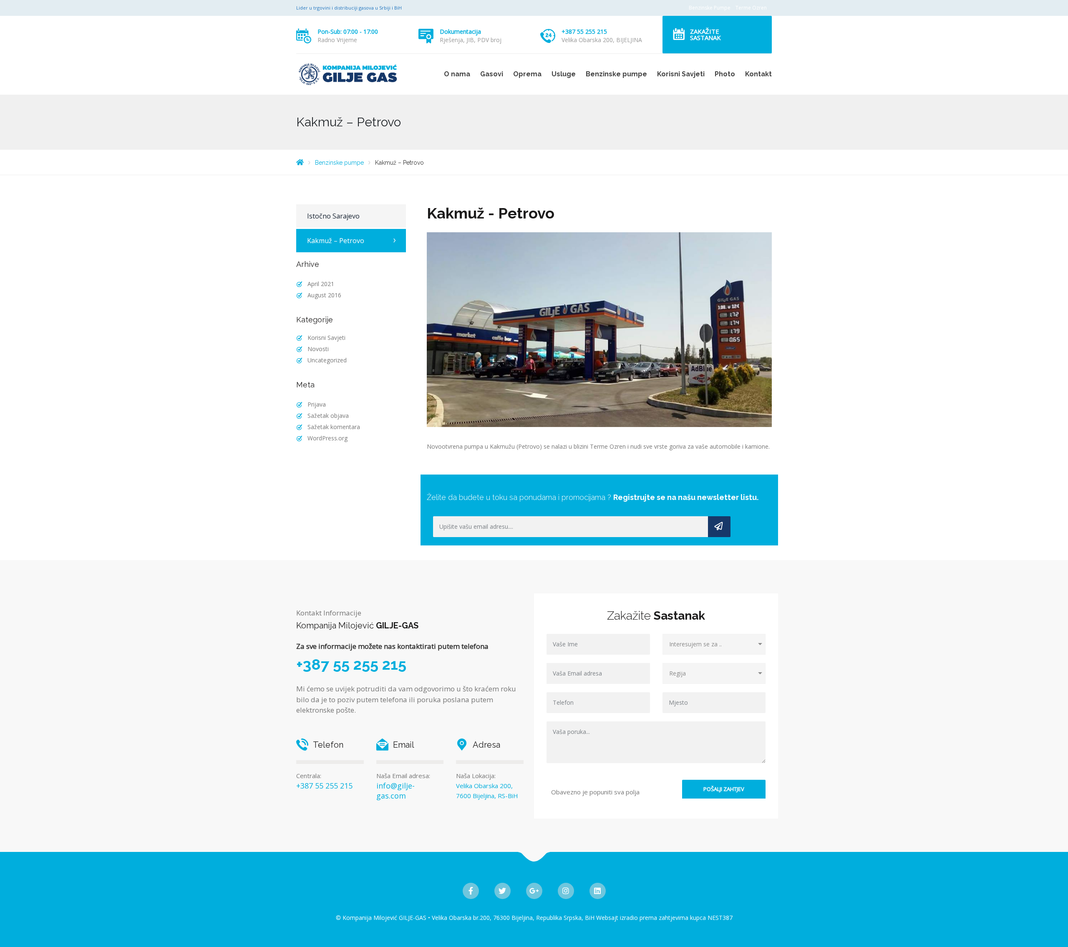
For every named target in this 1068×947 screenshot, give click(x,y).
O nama (457, 74)
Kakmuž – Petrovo (335, 240)
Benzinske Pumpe (709, 7)
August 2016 (324, 295)
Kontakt (758, 74)
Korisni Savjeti (681, 74)
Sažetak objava (328, 415)
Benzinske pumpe (616, 74)
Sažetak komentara (333, 427)
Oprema (527, 74)
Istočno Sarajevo (333, 216)
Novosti (318, 349)
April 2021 (320, 284)
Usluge (564, 74)
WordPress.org (327, 438)
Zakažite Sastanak (705, 34)
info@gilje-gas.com (395, 791)
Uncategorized (327, 360)
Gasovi (491, 74)
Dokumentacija (460, 31)
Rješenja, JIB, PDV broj (470, 40)
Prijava (316, 404)
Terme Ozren (751, 7)
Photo (725, 74)
